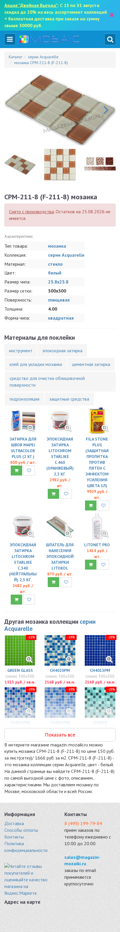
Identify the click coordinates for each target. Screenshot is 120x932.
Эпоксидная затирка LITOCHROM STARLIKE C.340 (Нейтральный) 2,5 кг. (23, 562)
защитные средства (69, 399)
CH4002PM (60, 722)
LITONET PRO (97, 544)
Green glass (20, 670)
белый (54, 273)
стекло (55, 264)
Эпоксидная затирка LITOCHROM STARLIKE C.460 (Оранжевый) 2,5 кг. (60, 456)
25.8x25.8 (58, 282)
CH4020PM (60, 670)
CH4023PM (20, 722)
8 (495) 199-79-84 (83, 823)
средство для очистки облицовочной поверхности (47, 381)
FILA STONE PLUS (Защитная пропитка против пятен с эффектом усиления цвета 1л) (97, 462)
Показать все (60, 734)
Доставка (14, 823)
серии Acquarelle (66, 255)
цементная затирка (91, 364)
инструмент (20, 350)
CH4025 (100, 722)
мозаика (57, 246)
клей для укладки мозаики (36, 364)
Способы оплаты (21, 830)
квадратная (61, 318)
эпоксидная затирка (62, 350)
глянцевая (59, 300)
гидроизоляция (24, 399)
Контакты (14, 837)
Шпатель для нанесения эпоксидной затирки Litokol (60, 556)
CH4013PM (100, 670)
